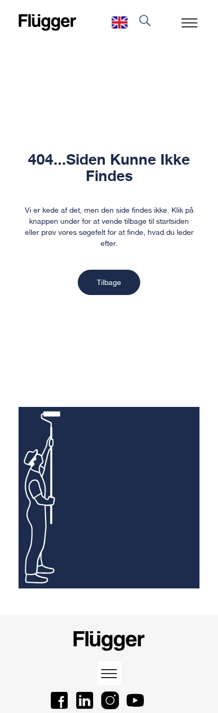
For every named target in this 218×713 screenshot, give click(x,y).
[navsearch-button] (145, 23)
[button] (190, 22)
